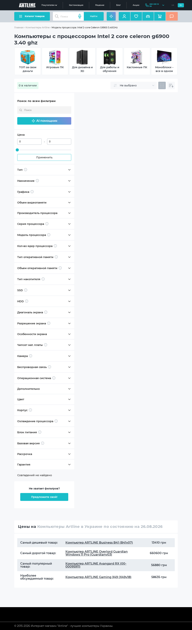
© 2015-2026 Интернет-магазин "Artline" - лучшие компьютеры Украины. (63, 626)
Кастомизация (76, 5)
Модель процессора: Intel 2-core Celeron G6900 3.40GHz (85, 27)
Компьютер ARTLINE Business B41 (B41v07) (99, 542)
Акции (136, 5)
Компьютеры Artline (38, 27)
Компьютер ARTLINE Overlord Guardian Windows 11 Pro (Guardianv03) (96, 553)
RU (181, 5)
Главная (18, 27)
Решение (99, 5)
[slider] (17, 149)
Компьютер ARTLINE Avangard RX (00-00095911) (95, 565)
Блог (118, 5)
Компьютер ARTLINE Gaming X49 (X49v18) (98, 577)
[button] (44, 121)
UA (173, 5)
